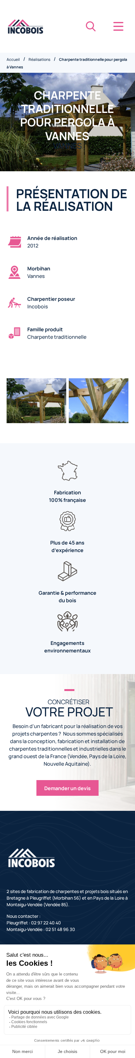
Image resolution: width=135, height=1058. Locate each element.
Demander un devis (67, 788)
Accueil (13, 59)
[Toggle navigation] (118, 26)
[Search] (91, 26)
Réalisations (39, 59)
